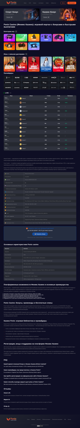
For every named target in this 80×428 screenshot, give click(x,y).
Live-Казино (41, 2)
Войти (63, 2)
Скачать (69, 419)
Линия (25, 2)
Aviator (47, 2)
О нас (28, 419)
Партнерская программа (57, 419)
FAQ (65, 419)
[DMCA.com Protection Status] (40, 426)
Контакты (39, 419)
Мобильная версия (46, 419)
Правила (33, 419)
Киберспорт (53, 2)
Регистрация (72, 2)
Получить (8, 17)
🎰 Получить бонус (40, 234)
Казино (34, 2)
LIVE (30, 2)
